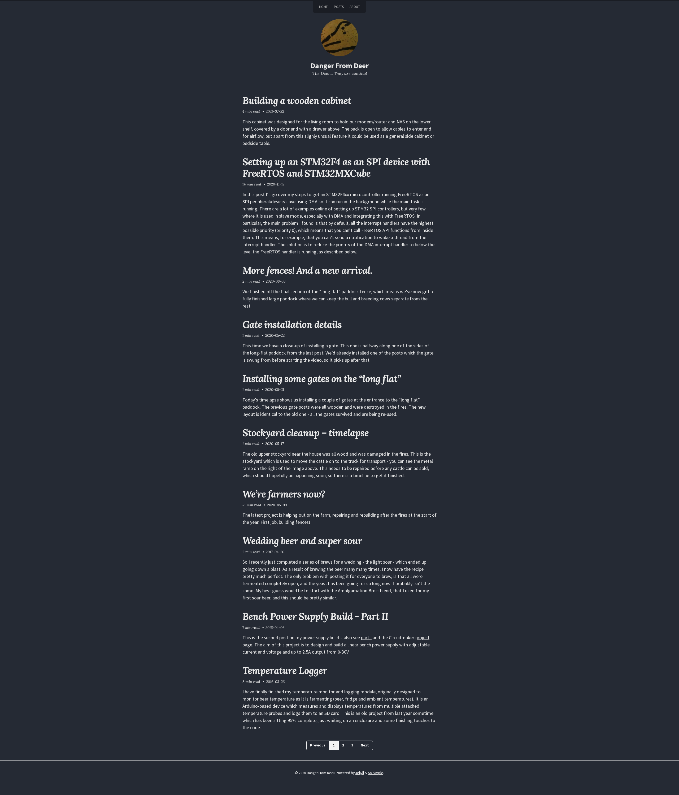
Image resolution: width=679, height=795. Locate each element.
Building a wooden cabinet (296, 100)
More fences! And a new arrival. (307, 270)
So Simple (375, 773)
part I (366, 637)
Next (365, 745)
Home (323, 7)
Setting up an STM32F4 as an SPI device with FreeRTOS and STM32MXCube (336, 167)
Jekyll (359, 773)
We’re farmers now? (283, 494)
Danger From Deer (340, 65)
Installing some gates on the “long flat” (321, 379)
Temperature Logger (284, 670)
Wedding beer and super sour (302, 541)
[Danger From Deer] (339, 38)
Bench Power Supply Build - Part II (315, 616)
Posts (339, 7)
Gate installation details (292, 324)
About (355, 7)
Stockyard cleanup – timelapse (305, 433)
